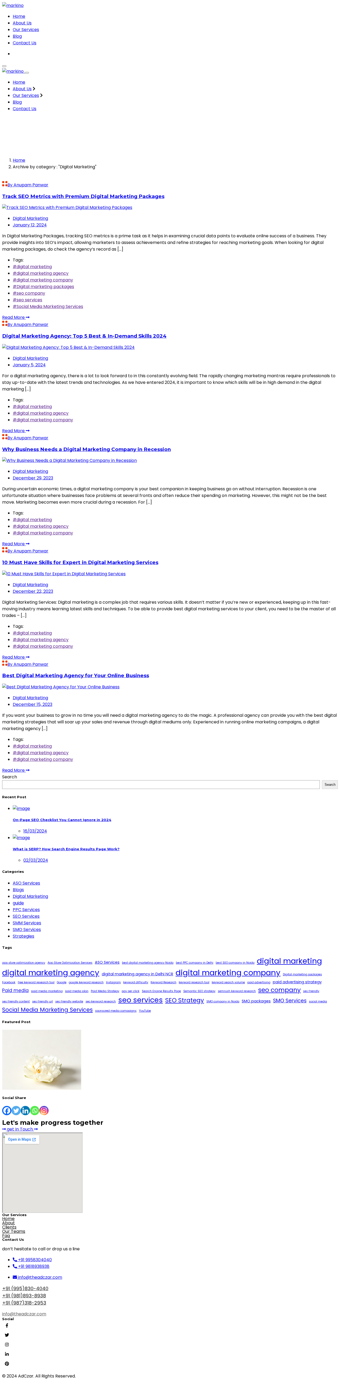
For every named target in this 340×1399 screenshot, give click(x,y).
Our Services (26, 30)
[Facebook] (6, 1110)
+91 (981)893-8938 (24, 1295)
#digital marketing (32, 267)
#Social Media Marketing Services (48, 306)
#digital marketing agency (41, 273)
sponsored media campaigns (116, 1011)
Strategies (23, 936)
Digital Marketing (30, 218)
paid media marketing (47, 991)
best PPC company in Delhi (194, 963)
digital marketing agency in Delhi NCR (137, 974)
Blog (17, 36)
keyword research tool (194, 982)
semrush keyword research (237, 991)
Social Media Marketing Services (47, 1010)
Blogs (18, 890)
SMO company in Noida (222, 1001)
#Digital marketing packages (43, 287)
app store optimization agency (23, 963)
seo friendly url (42, 1001)
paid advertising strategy (297, 982)
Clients (9, 1227)
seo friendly (311, 991)
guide (18, 903)
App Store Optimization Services (70, 963)
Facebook (8, 982)
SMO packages (256, 1001)
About (8, 1223)
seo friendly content (16, 1001)
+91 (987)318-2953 (24, 1302)
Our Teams (13, 1231)
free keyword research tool (36, 982)
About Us (22, 23)
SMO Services (27, 929)
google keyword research (86, 982)
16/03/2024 (35, 831)
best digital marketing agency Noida (147, 963)
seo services (140, 1000)
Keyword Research (163, 982)
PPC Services (26, 910)
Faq (6, 1236)
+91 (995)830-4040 (25, 1288)
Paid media (15, 990)
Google (61, 982)
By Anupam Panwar (27, 185)
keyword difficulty (135, 982)
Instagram (113, 982)
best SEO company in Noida (235, 963)
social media (318, 1001)
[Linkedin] (25, 1110)
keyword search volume (228, 982)
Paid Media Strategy (105, 991)
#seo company (29, 293)
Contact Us (24, 43)
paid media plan (76, 991)
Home (19, 16)
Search (9, 777)
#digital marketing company (43, 280)
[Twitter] (16, 1110)
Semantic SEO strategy (199, 991)
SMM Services (27, 923)
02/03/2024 (35, 860)
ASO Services (26, 883)
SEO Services (26, 916)
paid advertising (258, 982)
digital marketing (289, 961)
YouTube (145, 1011)
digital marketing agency (50, 972)
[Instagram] (44, 1110)
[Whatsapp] (34, 1110)
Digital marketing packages (302, 974)
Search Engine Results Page (161, 991)
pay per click (130, 991)
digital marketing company (228, 972)
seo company (279, 989)
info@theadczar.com (24, 1314)
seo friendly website (69, 1001)
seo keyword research (101, 1001)
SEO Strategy (184, 1000)
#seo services (27, 300)
